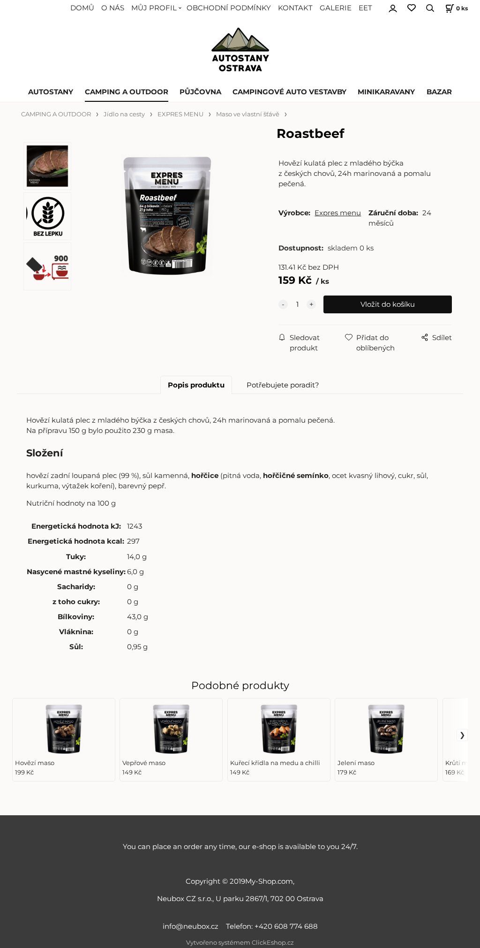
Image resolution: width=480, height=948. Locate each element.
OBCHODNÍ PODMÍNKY (229, 8)
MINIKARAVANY (386, 92)
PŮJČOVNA (200, 92)
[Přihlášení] (393, 7)
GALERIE (336, 8)
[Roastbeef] (166, 220)
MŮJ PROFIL (154, 8)
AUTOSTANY (50, 92)
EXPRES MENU (180, 114)
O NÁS (112, 8)
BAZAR (439, 92)
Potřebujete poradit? (283, 385)
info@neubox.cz (192, 926)
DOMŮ (82, 8)
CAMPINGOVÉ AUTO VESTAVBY (289, 92)
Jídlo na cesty (124, 114)
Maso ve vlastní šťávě (247, 114)
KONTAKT (295, 8)
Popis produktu (196, 385)
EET (365, 8)
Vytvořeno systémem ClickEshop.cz (240, 942)
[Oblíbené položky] (411, 8)
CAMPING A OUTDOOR (126, 92)
